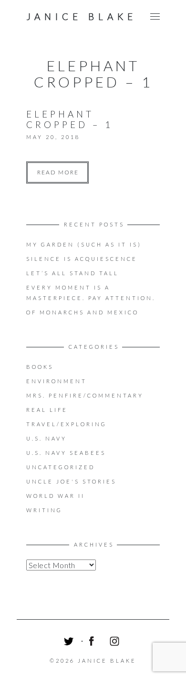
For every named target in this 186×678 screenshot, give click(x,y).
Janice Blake (81, 16)
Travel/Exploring (66, 424)
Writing (44, 510)
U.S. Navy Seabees (66, 453)
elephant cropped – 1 (69, 119)
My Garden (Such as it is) (84, 244)
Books (39, 367)
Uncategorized (60, 467)
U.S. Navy (46, 438)
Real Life (47, 410)
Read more (58, 172)
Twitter (70, 642)
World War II (55, 496)
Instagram (116, 642)
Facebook (93, 642)
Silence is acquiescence (81, 259)
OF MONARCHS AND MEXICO (82, 312)
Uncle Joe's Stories (71, 481)
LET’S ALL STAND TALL (72, 273)
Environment (56, 381)
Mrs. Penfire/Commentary (85, 395)
